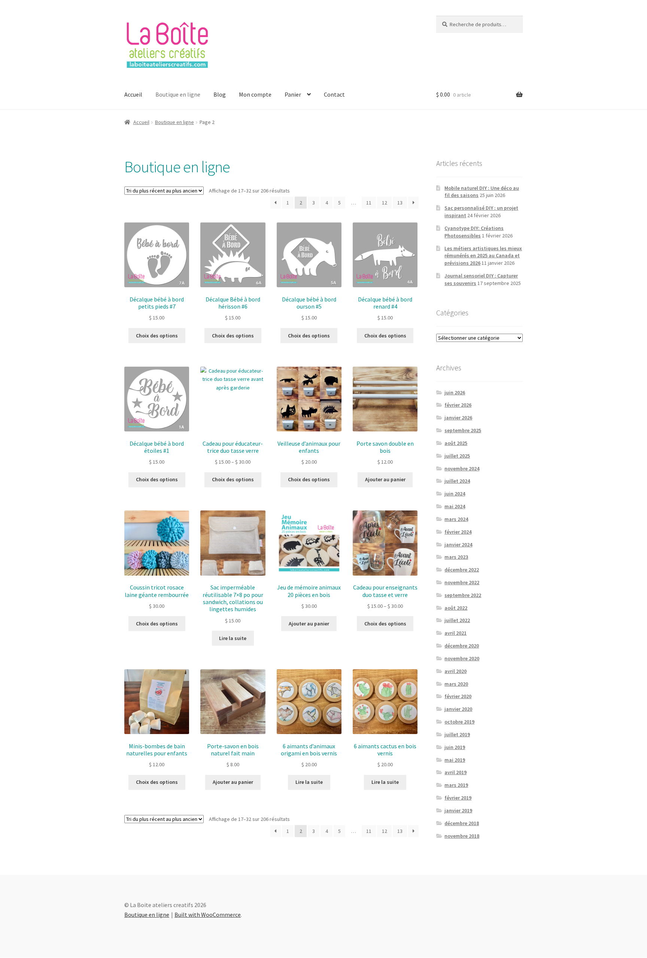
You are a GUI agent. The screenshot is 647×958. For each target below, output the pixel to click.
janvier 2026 (458, 417)
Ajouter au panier (385, 479)
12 (384, 202)
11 (368, 202)
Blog (219, 94)
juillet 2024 (457, 481)
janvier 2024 (458, 544)
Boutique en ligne (177, 94)
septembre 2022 (462, 595)
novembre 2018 (461, 836)
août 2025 (455, 443)
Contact (334, 94)
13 (400, 202)
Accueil (133, 94)
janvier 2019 (458, 810)
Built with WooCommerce (207, 914)
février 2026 (457, 404)
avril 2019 (455, 772)
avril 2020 (455, 671)
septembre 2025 (462, 430)
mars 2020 (456, 683)
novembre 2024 (461, 468)
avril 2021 (455, 633)
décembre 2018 (461, 823)
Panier (293, 94)
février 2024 (457, 531)
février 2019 (457, 797)
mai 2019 (454, 760)
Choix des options (157, 335)
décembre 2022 (461, 569)
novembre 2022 (461, 582)
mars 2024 (456, 519)
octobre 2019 (459, 721)
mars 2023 (456, 557)
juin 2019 (454, 747)
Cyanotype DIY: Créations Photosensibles (474, 232)
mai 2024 (454, 506)
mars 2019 (456, 785)
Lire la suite (232, 638)
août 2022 (455, 607)
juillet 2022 (457, 620)
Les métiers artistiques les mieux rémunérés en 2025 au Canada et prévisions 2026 (483, 256)
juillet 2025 (457, 455)
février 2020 (457, 696)
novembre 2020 (461, 658)
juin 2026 (454, 392)
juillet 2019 (457, 734)
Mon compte (255, 94)
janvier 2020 (458, 709)
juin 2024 (454, 493)
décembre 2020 (461, 645)
